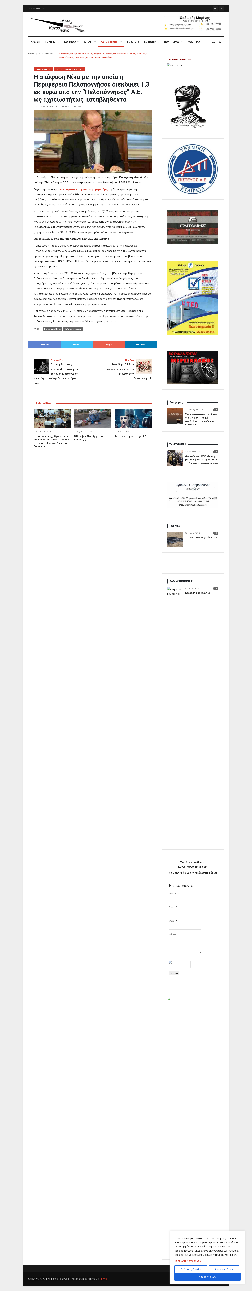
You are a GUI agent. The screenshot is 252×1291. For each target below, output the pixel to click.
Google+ (109, 344)
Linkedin (140, 344)
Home (31, 54)
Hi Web (103, 1278)
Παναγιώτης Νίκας (52, 329)
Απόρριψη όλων (224, 1269)
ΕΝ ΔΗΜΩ (133, 41)
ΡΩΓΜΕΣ (174, 526)
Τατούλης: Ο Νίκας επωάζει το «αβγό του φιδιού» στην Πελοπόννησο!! (129, 369)
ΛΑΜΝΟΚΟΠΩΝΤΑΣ (181, 581)
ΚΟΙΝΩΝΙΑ (150, 41)
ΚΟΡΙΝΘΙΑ (70, 41)
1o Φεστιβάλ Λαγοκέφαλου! (201, 537)
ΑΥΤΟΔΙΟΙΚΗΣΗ (110, 41)
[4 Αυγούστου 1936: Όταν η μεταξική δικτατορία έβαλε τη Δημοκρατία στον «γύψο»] (175, 458)
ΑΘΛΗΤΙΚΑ (194, 41)
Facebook (44, 344)
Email (171, 907)
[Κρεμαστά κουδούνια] (175, 715)
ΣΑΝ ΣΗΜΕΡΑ (177, 444)
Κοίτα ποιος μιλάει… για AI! (130, 436)
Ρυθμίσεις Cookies (191, 1269)
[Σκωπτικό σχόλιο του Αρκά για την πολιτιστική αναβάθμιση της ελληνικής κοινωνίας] (175, 416)
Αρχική (35, 41)
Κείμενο (173, 934)
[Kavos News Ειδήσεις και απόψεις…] (59, 25)
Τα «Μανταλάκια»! (179, 59)
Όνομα (172, 893)
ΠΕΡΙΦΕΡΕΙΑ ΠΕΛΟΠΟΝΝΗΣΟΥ (69, 69)
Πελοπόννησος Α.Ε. (73, 329)
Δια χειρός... (177, 402)
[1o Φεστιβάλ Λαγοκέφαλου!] (175, 539)
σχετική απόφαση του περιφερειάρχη (83, 189)
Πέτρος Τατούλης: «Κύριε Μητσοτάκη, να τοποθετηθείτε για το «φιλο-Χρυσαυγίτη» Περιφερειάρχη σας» (56, 372)
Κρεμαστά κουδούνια (197, 593)
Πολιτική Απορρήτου (187, 1260)
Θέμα (171, 920)
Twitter (76, 344)
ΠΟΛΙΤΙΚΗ (50, 41)
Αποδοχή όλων (207, 1276)
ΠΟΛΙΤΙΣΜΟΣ (172, 41)
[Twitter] (215, 8)
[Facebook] (221, 8)
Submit (174, 973)
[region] (207, 1257)
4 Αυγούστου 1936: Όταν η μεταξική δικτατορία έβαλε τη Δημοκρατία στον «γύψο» (201, 459)
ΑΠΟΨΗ (88, 41)
